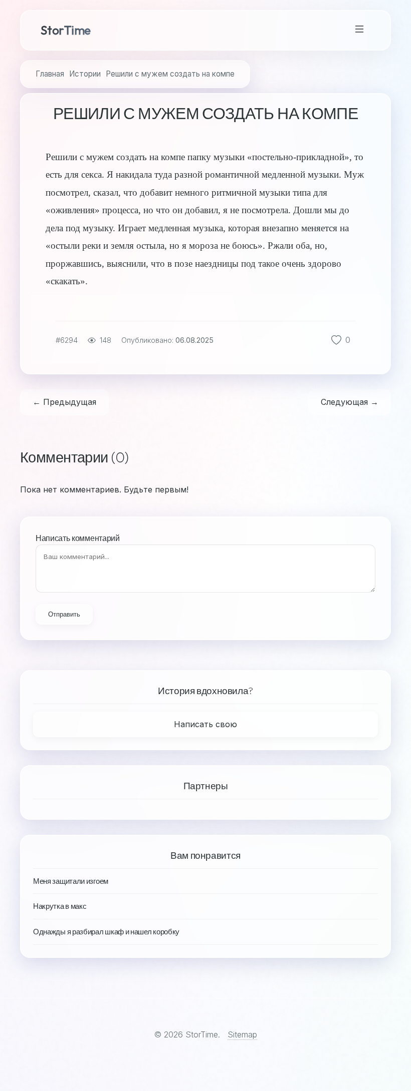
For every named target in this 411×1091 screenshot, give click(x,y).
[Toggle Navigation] (359, 30)
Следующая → (349, 402)
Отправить (64, 614)
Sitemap (242, 1034)
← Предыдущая (64, 402)
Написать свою (205, 724)
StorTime (66, 30)
